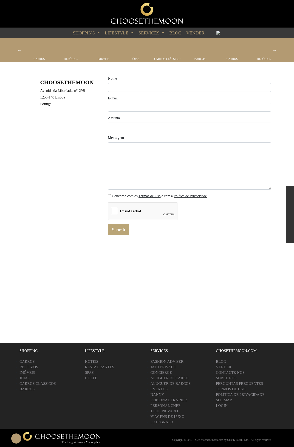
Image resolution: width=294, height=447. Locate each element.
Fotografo (161, 422)
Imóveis (103, 59)
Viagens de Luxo (167, 417)
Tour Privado (164, 411)
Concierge (161, 372)
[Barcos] (200, 48)
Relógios (71, 59)
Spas (89, 372)
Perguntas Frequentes (239, 383)
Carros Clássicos (167, 59)
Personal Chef (165, 406)
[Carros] (39, 48)
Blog (175, 32)
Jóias (135, 59)
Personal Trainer (168, 400)
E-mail (113, 98)
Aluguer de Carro (169, 378)
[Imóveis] (103, 48)
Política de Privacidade (190, 196)
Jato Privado (163, 367)
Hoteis (91, 361)
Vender (195, 32)
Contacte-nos (230, 372)
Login (222, 406)
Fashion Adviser (167, 361)
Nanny (157, 394)
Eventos (159, 389)
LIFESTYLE (117, 32)
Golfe (91, 378)
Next (274, 49)
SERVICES (150, 32)
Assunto (114, 118)
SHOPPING (84, 32)
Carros (39, 59)
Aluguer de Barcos (170, 383)
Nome (112, 78)
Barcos (200, 59)
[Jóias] (135, 48)
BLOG (221, 361)
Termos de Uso (150, 196)
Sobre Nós (226, 378)
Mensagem (116, 138)
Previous (19, 49)
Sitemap (224, 400)
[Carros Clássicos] (168, 48)
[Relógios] (71, 48)
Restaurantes (99, 367)
